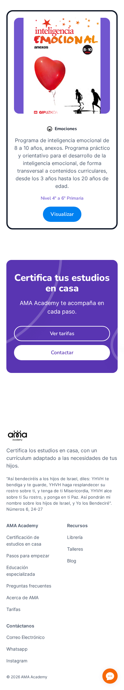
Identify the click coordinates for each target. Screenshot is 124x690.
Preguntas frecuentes (28, 585)
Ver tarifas (62, 333)
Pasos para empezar (27, 555)
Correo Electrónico (25, 637)
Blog (71, 560)
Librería (75, 537)
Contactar (62, 352)
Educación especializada (20, 571)
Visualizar (62, 214)
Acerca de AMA (22, 597)
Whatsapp (17, 649)
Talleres (75, 549)
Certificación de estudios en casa (23, 540)
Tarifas (13, 609)
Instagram (16, 660)
